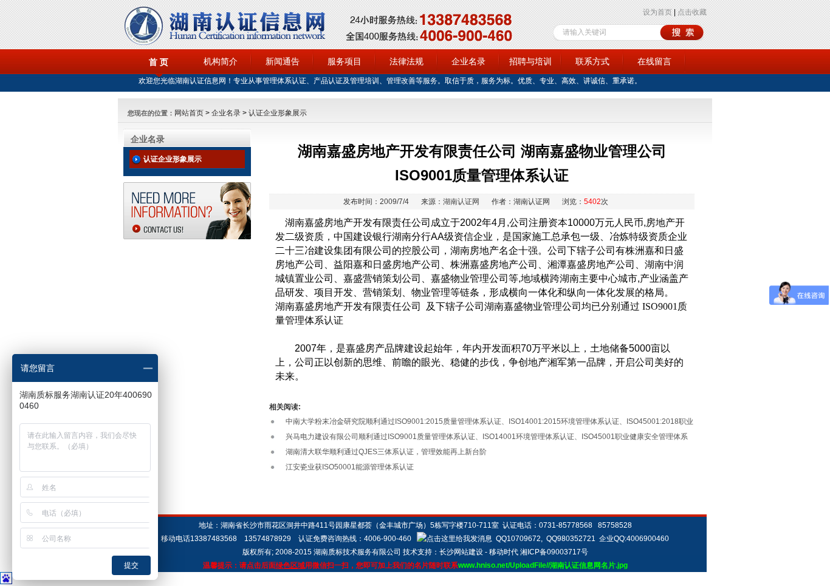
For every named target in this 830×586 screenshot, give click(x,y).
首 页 (158, 62)
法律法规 (406, 61)
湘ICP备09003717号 (554, 552)
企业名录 (468, 61)
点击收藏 (692, 12)
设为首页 (657, 12)
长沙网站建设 (461, 552)
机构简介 (221, 61)
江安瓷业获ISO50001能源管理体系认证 (350, 467)
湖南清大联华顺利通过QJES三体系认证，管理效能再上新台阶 (386, 452)
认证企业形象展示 (278, 113)
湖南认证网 (461, 201)
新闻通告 (283, 61)
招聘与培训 (530, 61)
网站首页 (189, 113)
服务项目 (345, 61)
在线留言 (654, 61)
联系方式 (592, 61)
